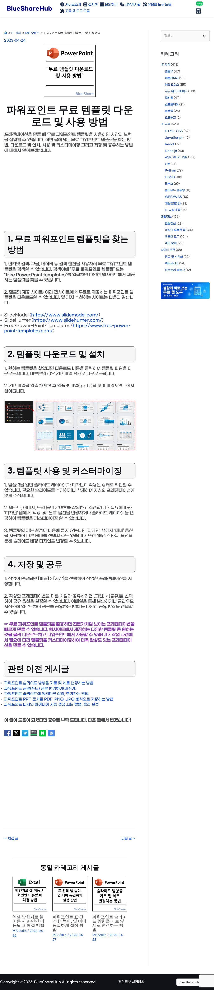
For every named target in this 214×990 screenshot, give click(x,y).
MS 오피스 (20, 931)
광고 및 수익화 (174, 257)
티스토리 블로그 (175, 270)
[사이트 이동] (195, 982)
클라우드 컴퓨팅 (175, 190)
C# (167, 164)
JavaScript (174, 138)
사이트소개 (72, 4)
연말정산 (170, 223)
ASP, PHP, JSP (176, 157)
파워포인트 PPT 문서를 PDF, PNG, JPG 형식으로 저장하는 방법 (58, 699)
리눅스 (169, 184)
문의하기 (110, 4)
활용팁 (169, 111)
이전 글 (11, 838)
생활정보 (166, 217)
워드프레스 (171, 263)
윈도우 (169, 71)
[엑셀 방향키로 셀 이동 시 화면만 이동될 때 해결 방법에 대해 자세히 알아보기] (30, 894)
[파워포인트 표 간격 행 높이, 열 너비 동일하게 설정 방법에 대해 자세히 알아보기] (69, 894)
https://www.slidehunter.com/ (67, 320)
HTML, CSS (174, 131)
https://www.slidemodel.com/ (65, 315)
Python (170, 170)
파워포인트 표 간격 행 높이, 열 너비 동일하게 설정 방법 (69, 923)
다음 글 (128, 838)
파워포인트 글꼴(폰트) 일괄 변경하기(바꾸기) (40, 688)
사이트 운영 (168, 250)
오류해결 (170, 117)
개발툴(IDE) (173, 203)
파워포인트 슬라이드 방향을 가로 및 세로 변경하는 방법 (48, 683)
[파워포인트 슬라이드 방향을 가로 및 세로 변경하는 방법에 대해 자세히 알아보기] (109, 894)
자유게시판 (132, 4)
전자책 (92, 4)
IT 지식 (165, 64)
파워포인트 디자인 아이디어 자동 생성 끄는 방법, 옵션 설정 (51, 704)
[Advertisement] (69, 189)
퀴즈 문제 (171, 243)
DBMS (170, 177)
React (169, 144)
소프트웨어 (171, 104)
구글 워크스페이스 (176, 91)
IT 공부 (165, 124)
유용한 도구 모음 (159, 4)
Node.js (171, 151)
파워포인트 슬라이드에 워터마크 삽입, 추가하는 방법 (46, 694)
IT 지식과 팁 (173, 210)
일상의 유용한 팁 (175, 230)
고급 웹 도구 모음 (77, 11)
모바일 (169, 98)
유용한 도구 (172, 237)
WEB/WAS (173, 197)
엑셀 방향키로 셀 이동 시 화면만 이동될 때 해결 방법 (28, 921)
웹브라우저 (171, 78)
